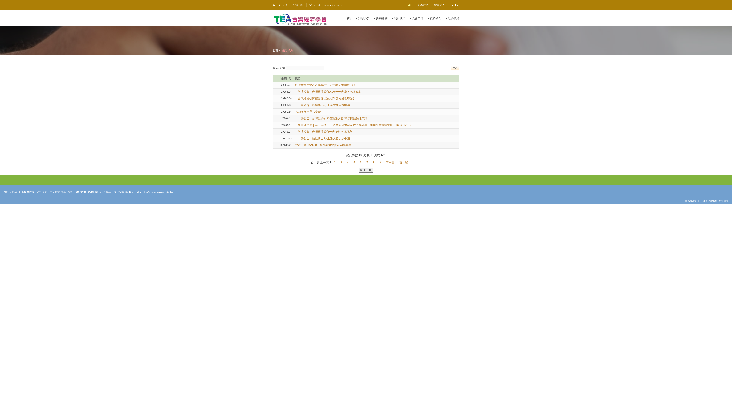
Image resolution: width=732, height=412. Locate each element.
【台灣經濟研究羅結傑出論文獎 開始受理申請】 (325, 98)
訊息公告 (364, 18)
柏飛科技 (723, 201)
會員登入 (439, 5)
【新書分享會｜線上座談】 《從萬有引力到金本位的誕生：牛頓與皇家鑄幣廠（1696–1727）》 (355, 125)
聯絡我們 (423, 5)
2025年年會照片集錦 (308, 111)
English (454, 5)
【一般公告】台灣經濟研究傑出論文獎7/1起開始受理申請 (331, 118)
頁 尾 (403, 162)
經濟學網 (453, 18)
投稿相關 (382, 18)
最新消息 (287, 50)
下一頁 (390, 162)
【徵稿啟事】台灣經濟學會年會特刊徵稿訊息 (323, 131)
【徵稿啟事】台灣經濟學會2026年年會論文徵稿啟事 (328, 91)
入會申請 (417, 18)
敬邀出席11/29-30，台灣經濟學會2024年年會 (323, 145)
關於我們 (399, 18)
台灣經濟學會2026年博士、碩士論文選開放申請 (325, 85)
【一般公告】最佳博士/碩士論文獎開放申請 (322, 105)
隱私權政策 (691, 201)
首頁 (349, 18)
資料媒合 (435, 18)
